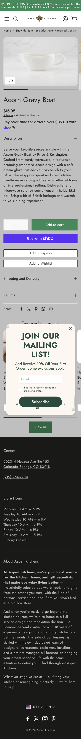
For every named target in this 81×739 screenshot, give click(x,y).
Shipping (8, 115)
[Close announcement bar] (76, 3)
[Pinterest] (36, 309)
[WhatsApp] (43, 309)
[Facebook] (21, 309)
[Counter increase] (24, 225)
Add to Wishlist (40, 263)
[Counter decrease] (7, 225)
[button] (6, 19)
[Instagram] (45, 718)
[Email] (51, 309)
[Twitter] (29, 309)
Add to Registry (40, 253)
